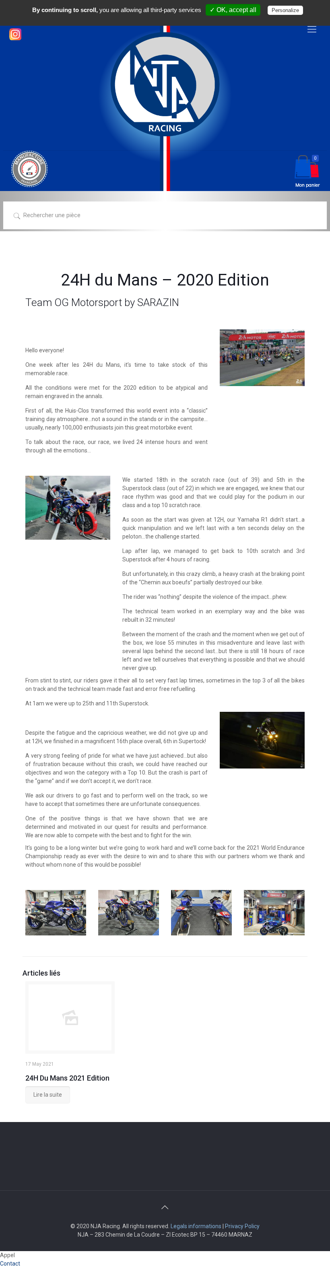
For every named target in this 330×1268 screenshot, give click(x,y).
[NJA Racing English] (165, 84)
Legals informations (196, 1226)
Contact (10, 1263)
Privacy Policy (242, 1226)
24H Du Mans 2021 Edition (67, 1078)
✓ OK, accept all (233, 9)
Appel (7, 1255)
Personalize (285, 10)
